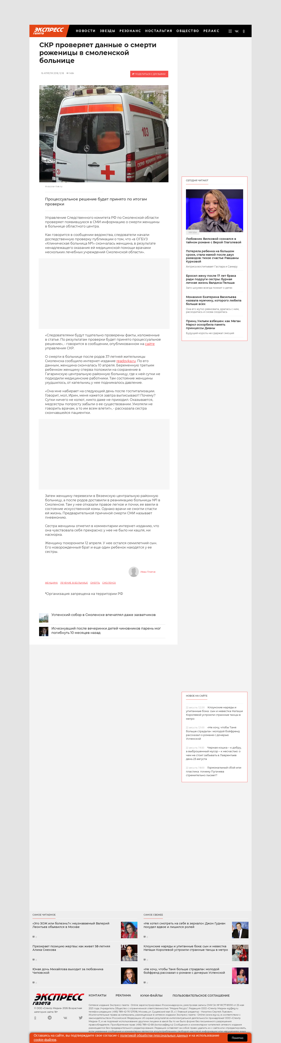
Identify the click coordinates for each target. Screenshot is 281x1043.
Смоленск (109, 583)
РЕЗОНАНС (130, 31)
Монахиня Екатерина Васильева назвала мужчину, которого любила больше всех (213, 300)
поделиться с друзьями (149, 74)
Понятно (237, 1037)
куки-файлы (151, 995)
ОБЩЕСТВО (187, 31)
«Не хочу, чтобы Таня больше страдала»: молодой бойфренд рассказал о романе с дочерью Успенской (184, 971)
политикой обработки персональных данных (154, 1035)
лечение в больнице (74, 583)
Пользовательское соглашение (201, 995)
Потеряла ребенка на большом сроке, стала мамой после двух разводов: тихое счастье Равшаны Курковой (212, 256)
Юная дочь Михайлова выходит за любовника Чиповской (68, 971)
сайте (150, 344)
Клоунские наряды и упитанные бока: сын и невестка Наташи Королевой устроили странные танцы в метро (186, 948)
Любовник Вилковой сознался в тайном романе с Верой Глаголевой (213, 240)
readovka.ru (126, 361)
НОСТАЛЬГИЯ (158, 31)
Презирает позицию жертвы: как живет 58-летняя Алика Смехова (71, 948)
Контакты (97, 995)
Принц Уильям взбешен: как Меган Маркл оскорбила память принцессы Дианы (213, 324)
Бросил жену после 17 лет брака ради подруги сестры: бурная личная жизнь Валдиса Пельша (211, 279)
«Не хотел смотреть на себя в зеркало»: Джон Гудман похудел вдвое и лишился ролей (184, 925)
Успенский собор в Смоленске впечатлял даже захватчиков (103, 615)
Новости (86, 31)
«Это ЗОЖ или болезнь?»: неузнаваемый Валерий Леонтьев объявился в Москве (71, 925)
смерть (95, 583)
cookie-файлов (45, 1040)
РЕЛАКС (211, 31)
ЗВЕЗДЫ (107, 31)
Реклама (123, 995)
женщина (51, 583)
